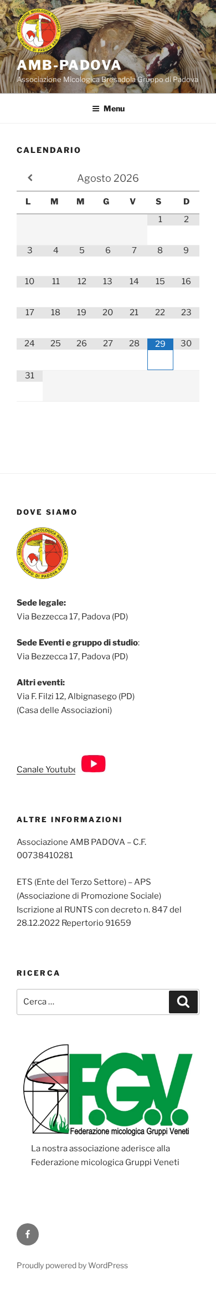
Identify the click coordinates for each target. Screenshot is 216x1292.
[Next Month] (186, 178)
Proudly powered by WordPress (72, 1265)
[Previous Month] (30, 178)
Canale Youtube (48, 770)
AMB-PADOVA (69, 65)
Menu (114, 108)
